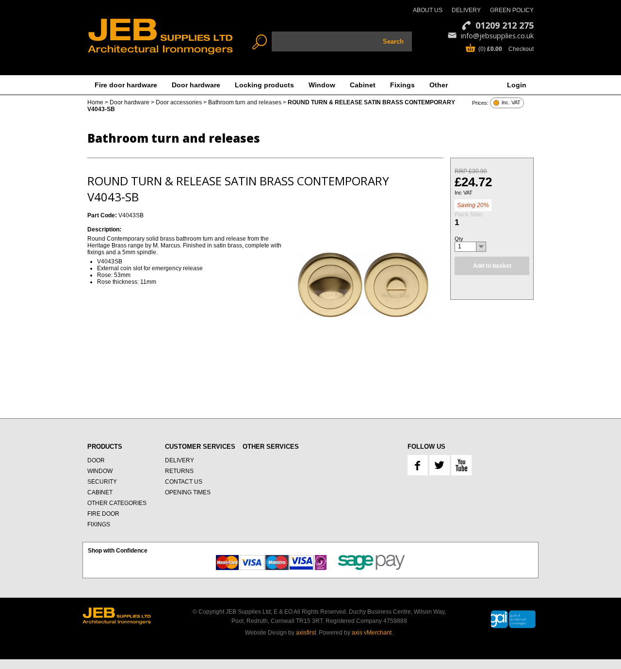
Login (516, 85)
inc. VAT (511, 102)
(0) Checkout (506, 49)
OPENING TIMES (188, 492)
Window (322, 85)
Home (95, 102)
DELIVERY (466, 10)
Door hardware (196, 85)
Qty (459, 239)
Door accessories (179, 102)
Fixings (402, 85)
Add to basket (492, 265)
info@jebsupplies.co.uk (497, 35)
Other (438, 85)
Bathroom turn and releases (244, 102)
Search (393, 41)
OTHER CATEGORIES (117, 503)
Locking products (264, 85)
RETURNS (179, 471)
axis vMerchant (372, 632)
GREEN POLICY (512, 10)
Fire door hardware (126, 85)
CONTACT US (183, 481)
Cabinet (363, 85)
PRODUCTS (104, 446)
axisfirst (306, 632)
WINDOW (100, 471)
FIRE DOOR (103, 513)
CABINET (100, 492)
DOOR (96, 460)
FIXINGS (98, 524)
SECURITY (102, 481)
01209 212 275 (504, 25)
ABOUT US (427, 10)
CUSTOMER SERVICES (200, 446)
